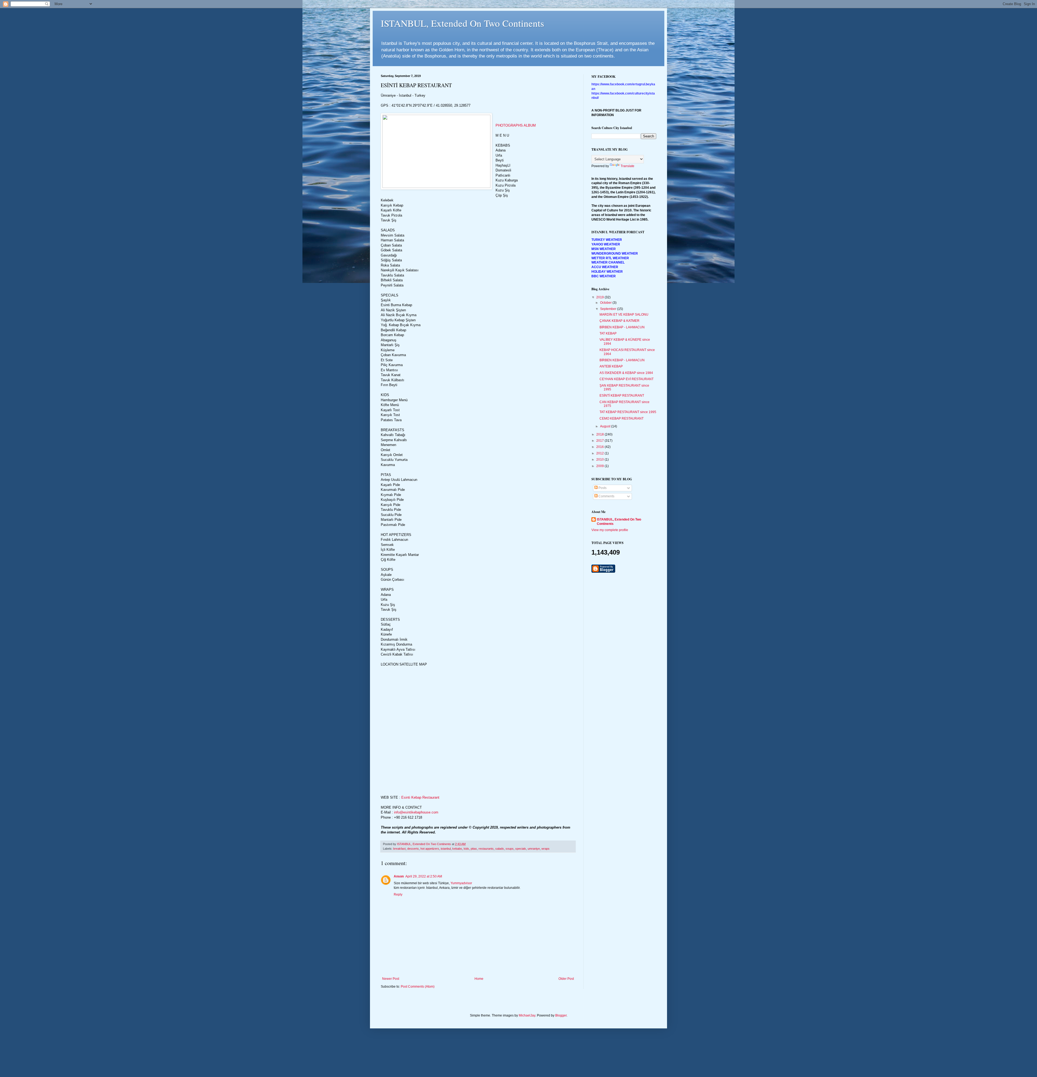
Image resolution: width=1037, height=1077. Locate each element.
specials (520, 848)
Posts (602, 488)
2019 (600, 297)
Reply (398, 894)
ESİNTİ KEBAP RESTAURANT (622, 395)
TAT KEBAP (608, 333)
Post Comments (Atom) (418, 986)
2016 (600, 447)
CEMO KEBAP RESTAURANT (622, 418)
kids (466, 848)
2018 (600, 434)
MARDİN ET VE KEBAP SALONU (624, 314)
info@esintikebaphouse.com (416, 812)
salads (499, 848)
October (606, 303)
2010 (600, 459)
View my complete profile (609, 530)
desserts (413, 848)
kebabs (457, 848)
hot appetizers (429, 848)
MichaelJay (527, 1015)
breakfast (399, 848)
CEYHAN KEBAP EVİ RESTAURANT (627, 379)
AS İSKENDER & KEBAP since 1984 (626, 373)
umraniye (534, 848)
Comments (606, 496)
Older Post (566, 979)
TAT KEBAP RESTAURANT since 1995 (628, 412)
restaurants (486, 848)
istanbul (446, 848)
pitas (474, 848)
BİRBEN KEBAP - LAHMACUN (622, 327)
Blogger (561, 1015)
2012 (600, 453)
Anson (399, 876)
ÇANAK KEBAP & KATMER (619, 321)
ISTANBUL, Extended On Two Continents (462, 23)
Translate (627, 166)
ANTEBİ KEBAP (611, 366)
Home (478, 979)
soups (510, 848)
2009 (600, 466)
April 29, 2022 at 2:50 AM (423, 876)
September (608, 309)
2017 (600, 441)
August (605, 426)
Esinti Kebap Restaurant (420, 797)
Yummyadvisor (461, 883)
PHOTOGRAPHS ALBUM (516, 125)
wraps (545, 848)
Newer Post (390, 979)
